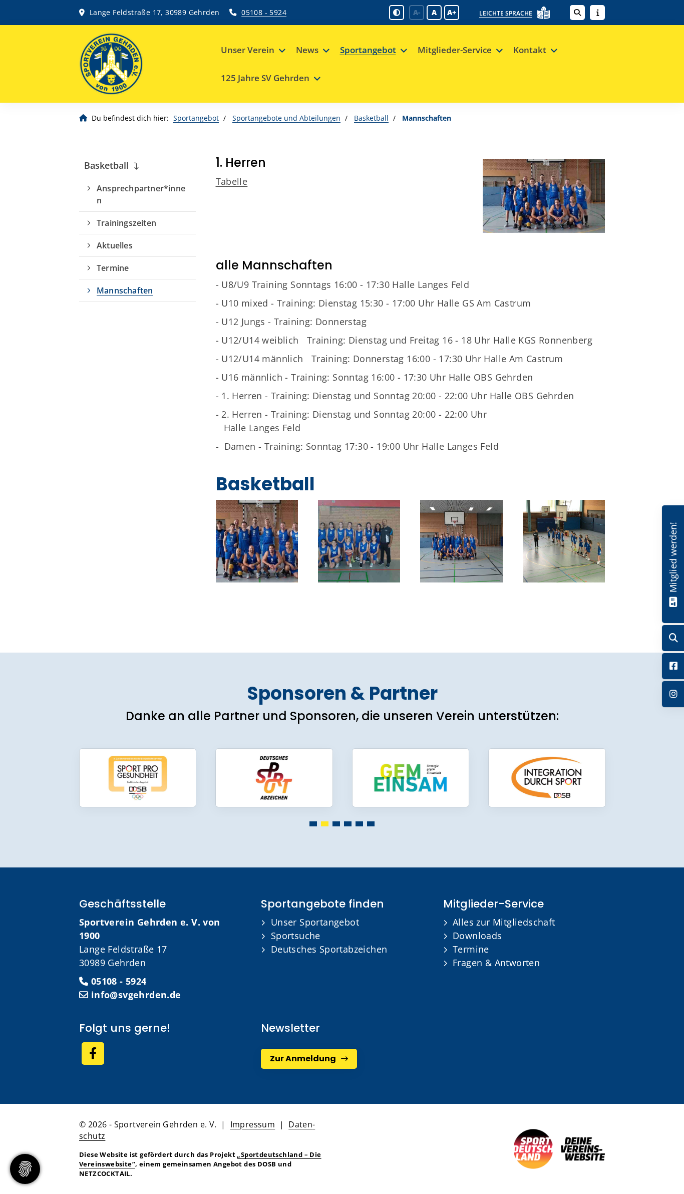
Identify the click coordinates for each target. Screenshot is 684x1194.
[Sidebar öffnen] (597, 12)
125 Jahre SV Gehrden (265, 78)
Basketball (371, 118)
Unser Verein (247, 50)
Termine (113, 267)
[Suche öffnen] (577, 12)
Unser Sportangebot (315, 922)
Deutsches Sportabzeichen (329, 949)
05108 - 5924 (263, 12)
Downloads (477, 936)
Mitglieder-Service (455, 50)
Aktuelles (115, 245)
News (307, 50)
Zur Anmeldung (303, 1058)
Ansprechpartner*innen (141, 194)
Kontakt (529, 50)
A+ (451, 12)
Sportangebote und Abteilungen (286, 118)
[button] (313, 823)
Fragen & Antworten (496, 963)
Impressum (252, 1124)
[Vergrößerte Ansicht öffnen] (544, 196)
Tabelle (232, 181)
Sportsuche (295, 936)
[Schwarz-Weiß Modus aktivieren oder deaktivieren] (396, 12)
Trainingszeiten (126, 222)
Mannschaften (125, 290)
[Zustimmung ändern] (25, 1169)
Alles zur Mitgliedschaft (504, 922)
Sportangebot (368, 50)
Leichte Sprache (505, 13)
